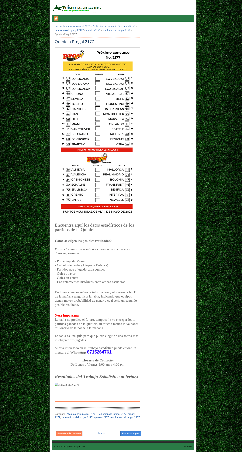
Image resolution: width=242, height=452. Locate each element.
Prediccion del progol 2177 (106, 26)
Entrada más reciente (69, 433)
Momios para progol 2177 (76, 26)
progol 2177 (129, 26)
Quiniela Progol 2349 (75, 446)
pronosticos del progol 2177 (69, 30)
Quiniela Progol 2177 (74, 41)
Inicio (58, 26)
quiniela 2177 (93, 30)
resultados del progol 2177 (116, 30)
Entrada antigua (130, 433)
